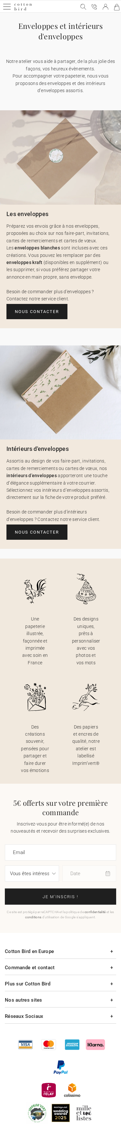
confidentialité (95, 912)
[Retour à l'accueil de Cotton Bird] (23, 9)
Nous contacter (37, 311)
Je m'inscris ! (60, 896)
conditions (33, 917)
